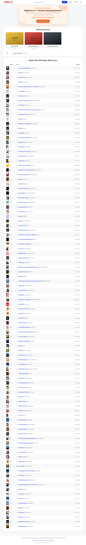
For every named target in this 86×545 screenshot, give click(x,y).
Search (64, 2)
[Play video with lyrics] (17, 68)
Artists (70, 2)
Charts (76, 2)
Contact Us (35, 540)
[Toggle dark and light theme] (81, 2)
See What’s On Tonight (43, 21)
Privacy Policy (50, 540)
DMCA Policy (42, 540)
